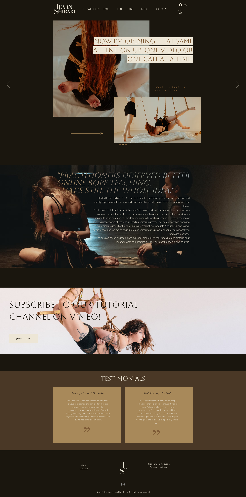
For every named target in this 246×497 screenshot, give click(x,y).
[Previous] (8, 85)
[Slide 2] (123, 144)
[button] (180, 12)
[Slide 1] (120, 144)
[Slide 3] (126, 144)
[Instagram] (123, 484)
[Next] (237, 85)
